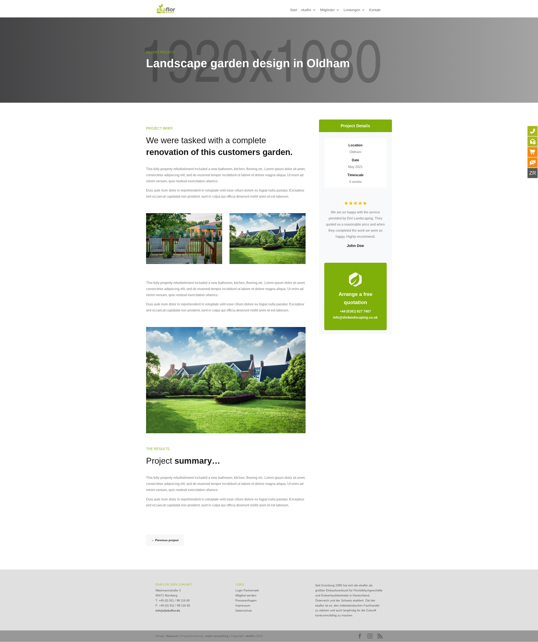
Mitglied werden (245, 595)
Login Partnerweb (247, 590)
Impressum (242, 605)
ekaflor (306, 10)
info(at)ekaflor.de (168, 610)
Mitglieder (327, 10)
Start (293, 10)
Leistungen (352, 10)
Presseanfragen (246, 600)
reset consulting (216, 636)
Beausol (172, 636)
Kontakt (374, 10)
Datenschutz (243, 610)
